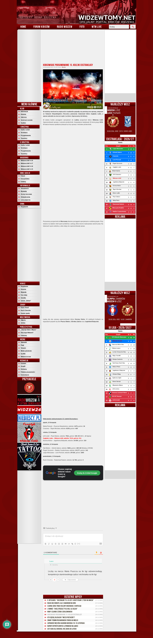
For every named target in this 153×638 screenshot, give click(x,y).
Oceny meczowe (26, 194)
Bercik (64, 67)
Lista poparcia (25, 200)
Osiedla (23, 298)
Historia (23, 114)
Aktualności (25, 188)
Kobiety (23, 182)
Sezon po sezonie (27, 120)
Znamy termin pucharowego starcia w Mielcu (62, 620)
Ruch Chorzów (26, 310)
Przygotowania (26, 135)
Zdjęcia (23, 320)
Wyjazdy (23, 292)
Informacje (24, 111)
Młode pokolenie (26, 351)
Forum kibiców (41, 26)
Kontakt (23, 363)
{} (75, 544)
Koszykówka (25, 179)
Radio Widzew (64, 26)
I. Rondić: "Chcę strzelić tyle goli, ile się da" (62, 609)
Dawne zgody (25, 313)
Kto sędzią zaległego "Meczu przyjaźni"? (61, 617)
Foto (82, 26)
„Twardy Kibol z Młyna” (28, 330)
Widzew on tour (26, 356)
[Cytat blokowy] (65, 543)
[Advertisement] (29, 66)
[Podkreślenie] (52, 543)
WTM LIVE (97, 26)
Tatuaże (23, 348)
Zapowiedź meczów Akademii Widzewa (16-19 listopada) (66, 623)
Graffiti (23, 354)
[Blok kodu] (69, 543)
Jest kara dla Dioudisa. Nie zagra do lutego (61, 629)
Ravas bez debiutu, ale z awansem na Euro (61, 603)
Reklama (24, 369)
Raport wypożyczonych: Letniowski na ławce (62, 626)
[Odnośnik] (72, 543)
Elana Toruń (25, 307)
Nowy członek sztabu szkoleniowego (59, 612)
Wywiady (24, 191)
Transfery (24, 138)
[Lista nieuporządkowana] (62, 543)
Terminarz (24, 132)
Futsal (23, 176)
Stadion (23, 123)
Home (23, 26)
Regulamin (24, 207)
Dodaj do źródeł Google (87, 473)
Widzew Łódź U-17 (27, 163)
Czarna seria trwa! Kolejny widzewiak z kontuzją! (64, 606)
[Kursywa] (49, 543)
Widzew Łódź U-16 (27, 166)
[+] (78, 544)
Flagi (22, 345)
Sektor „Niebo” (26, 301)
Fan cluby (24, 295)
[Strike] (55, 543)
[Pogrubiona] (45, 543)
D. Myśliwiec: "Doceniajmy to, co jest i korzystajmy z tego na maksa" (70, 600)
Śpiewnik (24, 342)
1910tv (23, 323)
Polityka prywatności (28, 372)
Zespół (23, 366)
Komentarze (25, 375)
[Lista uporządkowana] (59, 543)
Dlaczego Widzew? (27, 333)
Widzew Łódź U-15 (27, 169)
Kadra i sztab (25, 130)
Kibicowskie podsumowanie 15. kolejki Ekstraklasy (68, 64)
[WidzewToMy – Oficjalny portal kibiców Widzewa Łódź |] (76, 12)
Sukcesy (24, 117)
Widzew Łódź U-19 (27, 160)
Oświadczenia (25, 197)
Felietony (24, 335)
